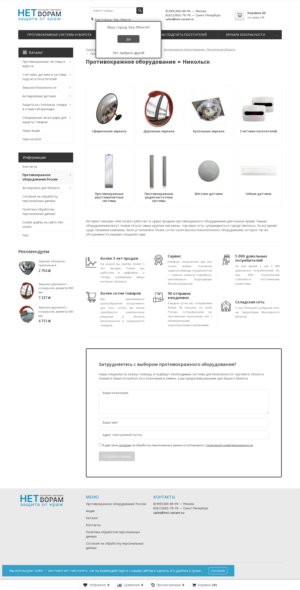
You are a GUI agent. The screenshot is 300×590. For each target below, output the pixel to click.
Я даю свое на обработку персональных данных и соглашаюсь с (177, 445)
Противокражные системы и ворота (59, 34)
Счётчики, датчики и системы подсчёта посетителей (44, 76)
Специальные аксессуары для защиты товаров (44, 119)
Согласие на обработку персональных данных (40, 198)
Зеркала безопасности (245, 34)
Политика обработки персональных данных (38, 211)
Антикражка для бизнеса (41, 188)
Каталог (36, 52)
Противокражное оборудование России (40, 177)
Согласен (218, 570)
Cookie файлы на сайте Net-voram (43, 224)
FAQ (25, 235)
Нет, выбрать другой (128, 53)
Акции (90, 511)
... (277, 34)
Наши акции (31, 130)
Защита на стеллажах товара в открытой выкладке (44, 107)
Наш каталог (32, 139)
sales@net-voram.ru (180, 19)
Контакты (29, 166)
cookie (38, 570)
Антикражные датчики (39, 96)
